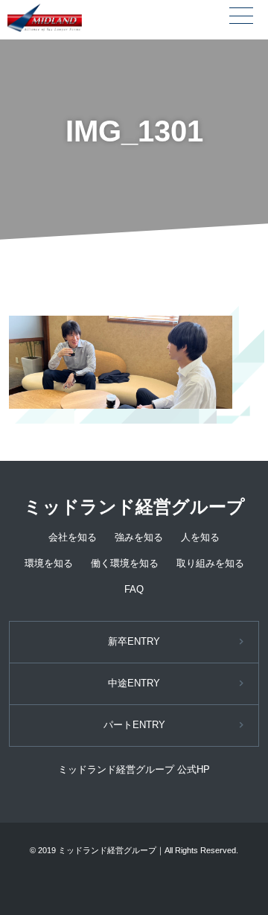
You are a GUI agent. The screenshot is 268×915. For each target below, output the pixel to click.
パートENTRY (134, 724)
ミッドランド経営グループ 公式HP (134, 769)
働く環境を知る (125, 563)
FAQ (134, 589)
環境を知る (49, 563)
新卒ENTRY (134, 641)
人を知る (200, 537)
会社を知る (72, 537)
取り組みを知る (210, 563)
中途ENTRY (134, 683)
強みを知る (139, 537)
